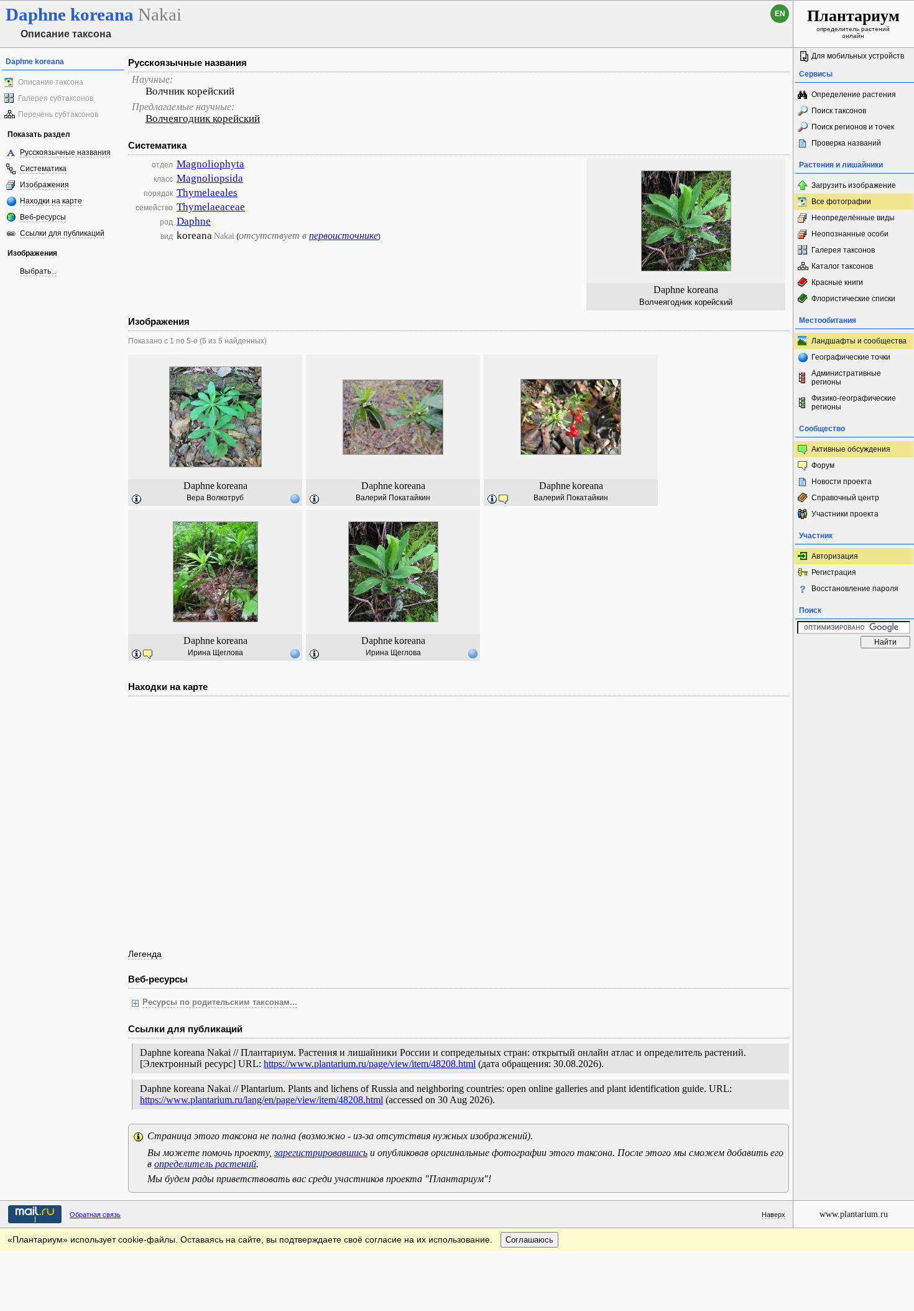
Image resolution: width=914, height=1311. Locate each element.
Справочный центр (845, 497)
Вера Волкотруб (215, 497)
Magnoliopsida (210, 178)
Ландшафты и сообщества (859, 341)
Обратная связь (95, 1214)
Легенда (145, 954)
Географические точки (850, 357)
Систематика (43, 168)
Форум (822, 465)
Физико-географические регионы (853, 402)
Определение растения (853, 94)
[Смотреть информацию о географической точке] (295, 498)
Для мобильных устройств (857, 56)
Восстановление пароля (854, 588)
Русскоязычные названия (65, 152)
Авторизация (834, 556)
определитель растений (205, 1164)
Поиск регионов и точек (852, 127)
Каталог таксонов (842, 266)
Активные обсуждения (850, 449)
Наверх (773, 1214)
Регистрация (833, 572)
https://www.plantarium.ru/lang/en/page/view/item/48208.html (261, 1099)
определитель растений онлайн (853, 23)
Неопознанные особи (850, 234)
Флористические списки (853, 298)
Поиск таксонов (838, 110)
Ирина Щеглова (215, 652)
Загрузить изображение (853, 185)
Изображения (44, 184)
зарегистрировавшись (320, 1152)
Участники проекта (845, 514)
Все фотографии (841, 201)
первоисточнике (343, 235)
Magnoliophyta (210, 164)
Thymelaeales (207, 192)
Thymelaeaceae (211, 207)
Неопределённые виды (853, 217)
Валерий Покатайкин (393, 497)
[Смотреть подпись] (137, 500)
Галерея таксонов (843, 250)
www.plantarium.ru (853, 1214)
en (780, 13)
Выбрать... (38, 271)
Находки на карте (51, 201)
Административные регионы (846, 377)
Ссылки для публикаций (62, 233)
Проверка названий (846, 143)
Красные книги (837, 282)
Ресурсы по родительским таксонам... (219, 1002)
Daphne (194, 221)
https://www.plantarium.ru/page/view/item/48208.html (370, 1063)
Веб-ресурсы (43, 217)
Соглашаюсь (529, 1239)
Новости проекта (841, 481)
